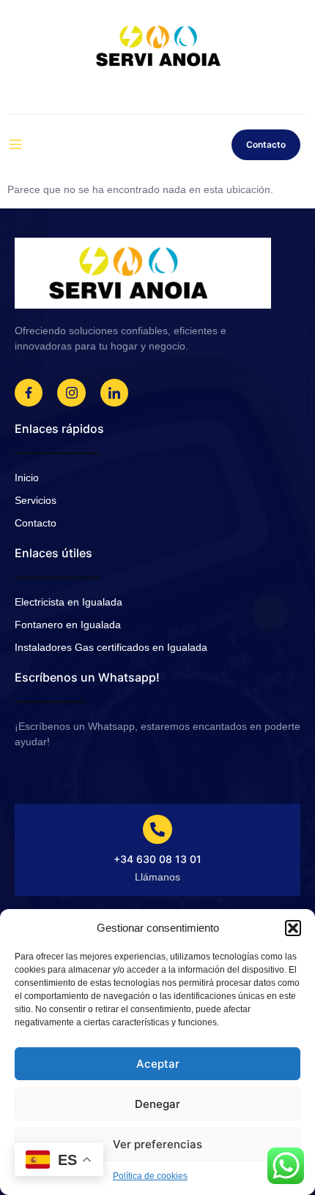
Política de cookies (150, 1176)
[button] (293, 928)
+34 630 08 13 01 (157, 859)
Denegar (157, 1104)
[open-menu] (15, 145)
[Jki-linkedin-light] (114, 393)
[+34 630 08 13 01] (157, 829)
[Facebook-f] (28, 393)
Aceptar (157, 1064)
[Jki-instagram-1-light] (71, 393)
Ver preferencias (157, 1144)
